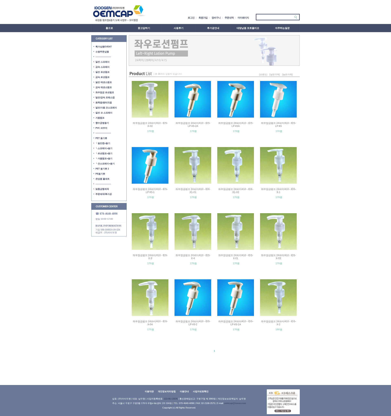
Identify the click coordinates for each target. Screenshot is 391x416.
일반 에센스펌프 (104, 82)
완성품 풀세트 (103, 179)
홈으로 (109, 28)
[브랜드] (263, 74)
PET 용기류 (101, 138)
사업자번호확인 (201, 391)
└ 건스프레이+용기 (105, 163)
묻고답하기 (144, 28)
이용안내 (184, 391)
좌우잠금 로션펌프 (105, 92)
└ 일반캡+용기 (103, 143)
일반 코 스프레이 (104, 112)
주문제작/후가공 (104, 194)
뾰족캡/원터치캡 (104, 102)
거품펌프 (100, 118)
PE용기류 (100, 174)
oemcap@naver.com (235, 403)
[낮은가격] (274, 74)
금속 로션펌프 (103, 77)
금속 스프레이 (103, 67)
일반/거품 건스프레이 (106, 107)
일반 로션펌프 (103, 72)
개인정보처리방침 (167, 391)
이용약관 (149, 391)
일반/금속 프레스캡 (105, 97)
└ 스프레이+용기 (104, 148)
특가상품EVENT (104, 46)
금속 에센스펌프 (104, 87)
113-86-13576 (171, 398)
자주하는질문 (282, 28)
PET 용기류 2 (102, 168)
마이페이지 (243, 17)
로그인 (191, 17)
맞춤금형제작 (102, 189)
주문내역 (229, 17)
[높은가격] (287, 74)
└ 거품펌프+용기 (104, 158)
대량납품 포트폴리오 (248, 28)
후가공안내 (213, 28)
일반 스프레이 (103, 62)
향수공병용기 (102, 123)
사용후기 (178, 28)
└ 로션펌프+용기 (104, 153)
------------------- (103, 57)
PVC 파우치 (101, 128)
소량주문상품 (102, 51)
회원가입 (203, 17)
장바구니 (216, 17)
